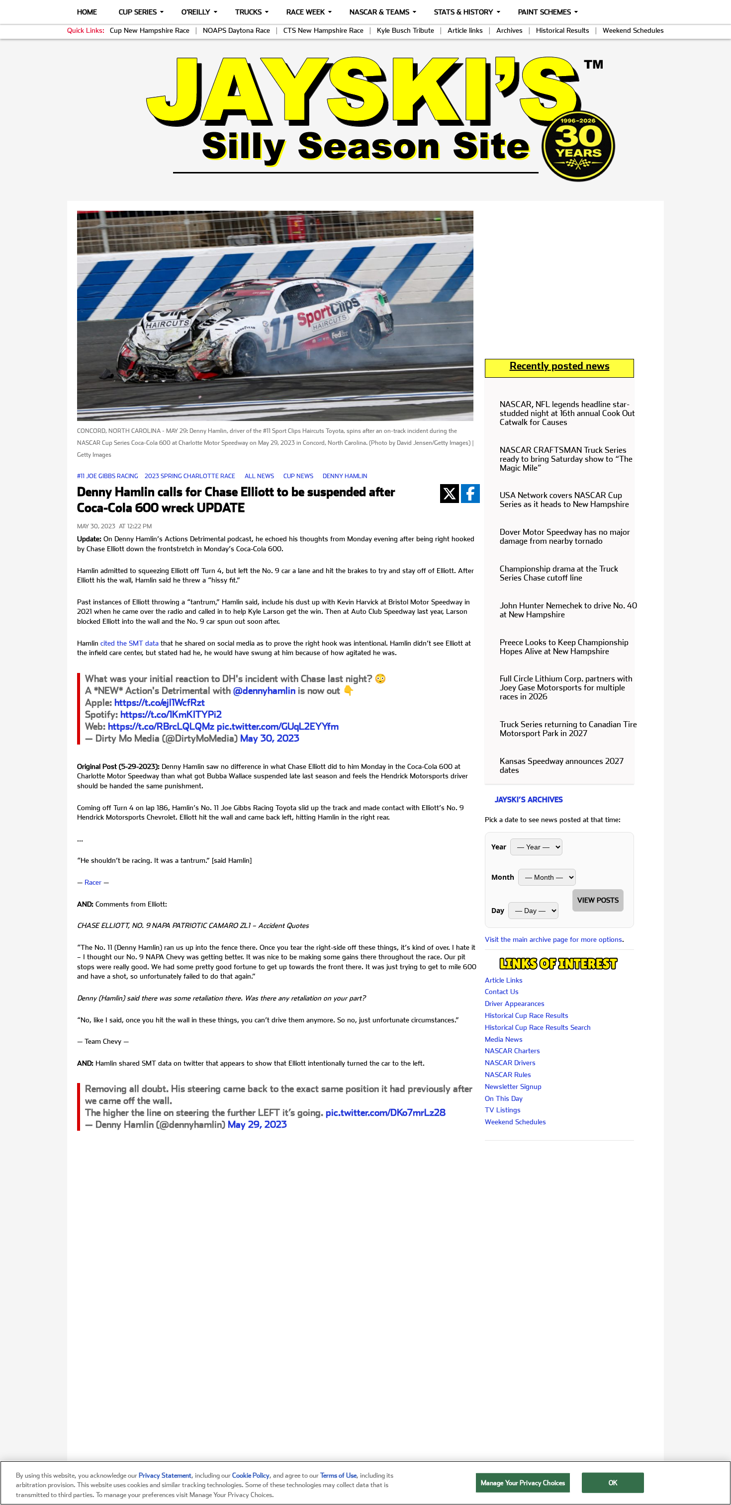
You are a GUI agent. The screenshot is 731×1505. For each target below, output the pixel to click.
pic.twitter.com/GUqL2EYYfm (278, 726)
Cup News (298, 476)
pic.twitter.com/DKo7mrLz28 (386, 1112)
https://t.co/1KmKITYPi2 (171, 714)
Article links (465, 30)
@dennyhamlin (264, 690)
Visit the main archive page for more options (553, 939)
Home (87, 12)
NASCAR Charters (512, 1051)
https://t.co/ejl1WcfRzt (159, 702)
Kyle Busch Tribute (405, 30)
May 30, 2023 (269, 738)
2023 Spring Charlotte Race (190, 476)
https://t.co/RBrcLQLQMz (161, 726)
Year (498, 846)
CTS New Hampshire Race (323, 30)
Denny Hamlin (345, 476)
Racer (93, 882)
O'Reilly (196, 12)
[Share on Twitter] (449, 493)
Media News (504, 1039)
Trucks (248, 12)
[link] (365, 119)
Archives (509, 30)
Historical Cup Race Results (526, 1015)
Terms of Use (338, 1475)
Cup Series (138, 12)
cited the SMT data (129, 643)
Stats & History (463, 12)
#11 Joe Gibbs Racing (107, 476)
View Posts (598, 900)
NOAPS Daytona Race (236, 30)
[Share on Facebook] (470, 493)
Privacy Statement (165, 1475)
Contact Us (502, 992)
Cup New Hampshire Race (149, 30)
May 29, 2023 (257, 1124)
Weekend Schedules (633, 30)
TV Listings (503, 1110)
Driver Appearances (515, 1003)
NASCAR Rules (508, 1075)
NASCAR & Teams (379, 12)
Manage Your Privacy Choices (523, 1482)
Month (502, 877)
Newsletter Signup (513, 1086)
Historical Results (562, 30)
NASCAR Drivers (510, 1063)
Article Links (504, 980)
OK (613, 1482)
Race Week (305, 12)
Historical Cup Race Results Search (538, 1027)
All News (259, 476)
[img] (365, 119)
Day (497, 910)
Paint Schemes (544, 12)
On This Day (504, 1098)
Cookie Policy (251, 1475)
